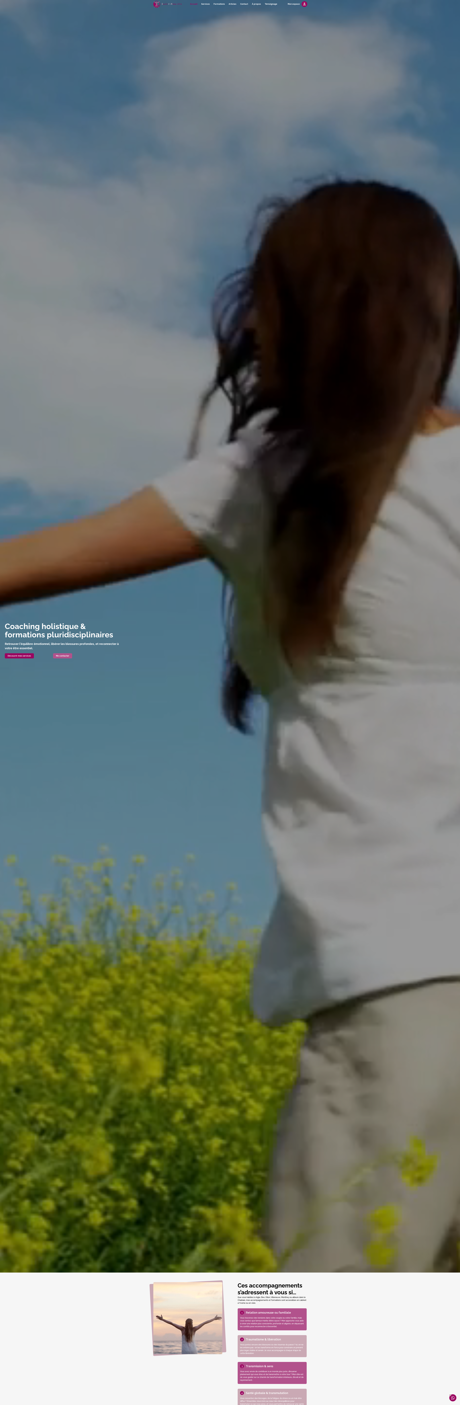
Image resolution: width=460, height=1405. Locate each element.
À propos (256, 4)
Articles (232, 4)
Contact (244, 4)
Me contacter (62, 656)
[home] (168, 4)
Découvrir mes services (19, 656)
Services (205, 4)
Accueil (193, 4)
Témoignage (271, 4)
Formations (219, 4)
